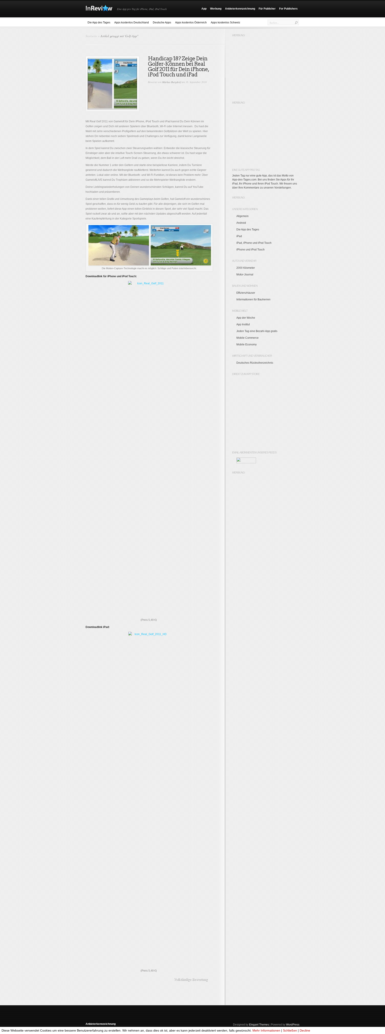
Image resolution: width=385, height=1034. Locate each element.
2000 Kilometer (245, 267)
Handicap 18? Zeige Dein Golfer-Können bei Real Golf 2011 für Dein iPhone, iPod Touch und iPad (178, 66)
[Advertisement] (265, 67)
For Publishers (288, 8)
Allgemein (242, 216)
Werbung (215, 8)
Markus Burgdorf (171, 82)
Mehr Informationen (266, 1030)
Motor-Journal (244, 274)
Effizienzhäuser (245, 292)
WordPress (292, 1024)
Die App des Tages (99, 22)
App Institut (243, 324)
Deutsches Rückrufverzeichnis (254, 362)
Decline (305, 1030)
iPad (239, 236)
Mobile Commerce (247, 337)
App (204, 8)
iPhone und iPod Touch (250, 249)
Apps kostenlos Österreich (191, 22)
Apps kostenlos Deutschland (131, 22)
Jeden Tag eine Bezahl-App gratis (256, 331)
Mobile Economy (246, 344)
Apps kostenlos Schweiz (225, 22)
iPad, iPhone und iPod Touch (254, 242)
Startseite (91, 36)
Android (241, 222)
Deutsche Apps (162, 22)
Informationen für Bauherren (253, 299)
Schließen (290, 1030)
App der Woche (245, 317)
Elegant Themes (259, 1024)
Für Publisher (267, 8)
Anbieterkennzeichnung (240, 8)
